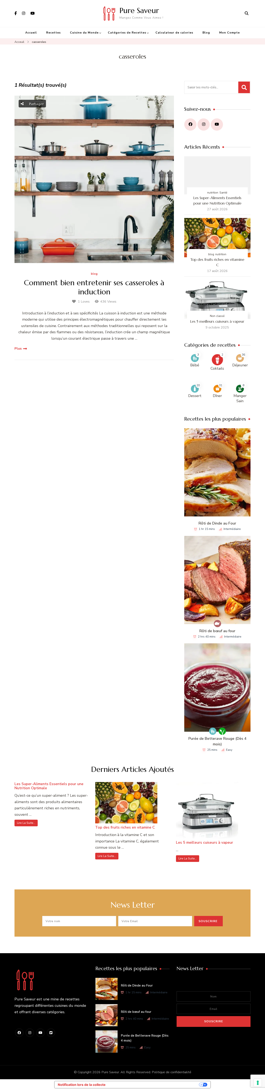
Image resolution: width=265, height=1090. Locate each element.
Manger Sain (240, 398)
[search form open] (247, 13)
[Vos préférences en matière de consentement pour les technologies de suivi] (258, 1083)
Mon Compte (229, 33)
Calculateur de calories (174, 33)
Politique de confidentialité (171, 1072)
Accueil (31, 33)
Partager (36, 104)
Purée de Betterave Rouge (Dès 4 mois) (217, 741)
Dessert (194, 395)
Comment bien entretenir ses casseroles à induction (94, 287)
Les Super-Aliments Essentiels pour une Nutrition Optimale (217, 200)
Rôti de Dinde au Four (217, 523)
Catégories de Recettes (127, 33)
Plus (18, 348)
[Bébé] (212, 731)
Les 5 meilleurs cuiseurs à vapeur (217, 321)
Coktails (217, 368)
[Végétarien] (222, 731)
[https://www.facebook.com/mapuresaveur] (190, 124)
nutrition (212, 193)
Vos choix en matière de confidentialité (154, 1085)
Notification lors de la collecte (82, 1085)
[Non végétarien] (217, 623)
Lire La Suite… (26, 823)
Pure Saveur (139, 10)
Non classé (217, 316)
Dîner (217, 395)
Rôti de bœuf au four (217, 630)
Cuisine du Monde (84, 33)
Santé (223, 193)
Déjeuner (240, 365)
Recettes (53, 33)
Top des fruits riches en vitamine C (217, 262)
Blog (206, 33)
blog (94, 274)
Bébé (194, 365)
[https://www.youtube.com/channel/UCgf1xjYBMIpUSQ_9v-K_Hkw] (217, 124)
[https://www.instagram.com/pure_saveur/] (204, 124)
